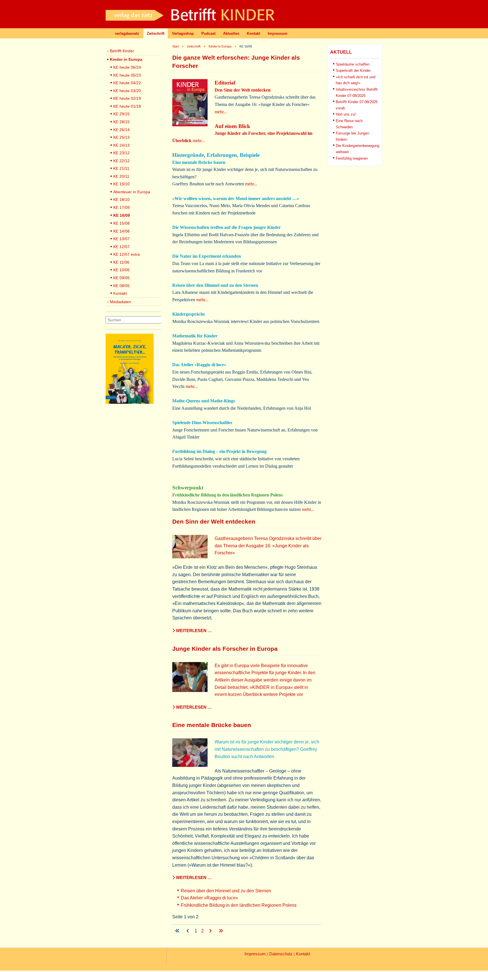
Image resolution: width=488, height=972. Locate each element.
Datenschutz (281, 954)
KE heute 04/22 (127, 83)
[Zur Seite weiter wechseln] (211, 931)
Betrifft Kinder (122, 51)
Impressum (277, 33)
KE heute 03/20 (127, 90)
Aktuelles (231, 33)
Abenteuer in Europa (131, 192)
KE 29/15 (121, 114)
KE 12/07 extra (126, 254)
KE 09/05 (121, 277)
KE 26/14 (121, 129)
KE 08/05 (121, 285)
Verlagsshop (183, 33)
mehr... (221, 111)
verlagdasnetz (127, 33)
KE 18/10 (121, 199)
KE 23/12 (121, 153)
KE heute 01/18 (127, 106)
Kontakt (253, 33)
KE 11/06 (121, 262)
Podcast (208, 33)
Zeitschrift (155, 33)
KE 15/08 (121, 223)
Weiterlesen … (193, 630)
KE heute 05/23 (127, 75)
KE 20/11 (121, 176)
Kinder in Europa (126, 59)
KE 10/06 (121, 270)
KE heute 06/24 (127, 67)
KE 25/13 (121, 137)
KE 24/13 (121, 145)
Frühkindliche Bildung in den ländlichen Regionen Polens (239, 905)
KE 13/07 (121, 239)
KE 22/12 (121, 161)
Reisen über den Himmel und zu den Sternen (226, 890)
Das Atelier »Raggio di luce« (209, 897)
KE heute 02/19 (127, 98)
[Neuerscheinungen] (130, 402)
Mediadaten (120, 302)
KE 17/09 (121, 207)
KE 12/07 (121, 246)
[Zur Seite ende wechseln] (221, 931)
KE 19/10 (121, 184)
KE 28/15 (121, 122)
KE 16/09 (121, 215)
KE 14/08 (121, 231)
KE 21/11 (121, 168)
